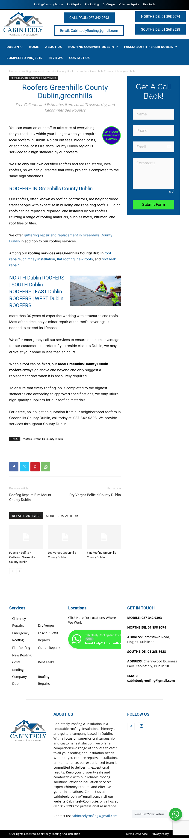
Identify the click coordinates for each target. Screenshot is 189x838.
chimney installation (39, 259)
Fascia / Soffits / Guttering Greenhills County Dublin (22, 557)
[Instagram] (141, 726)
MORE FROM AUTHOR (62, 516)
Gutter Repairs (49, 647)
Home (13, 71)
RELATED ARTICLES (26, 516)
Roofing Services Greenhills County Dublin (48, 71)
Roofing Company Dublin (19, 676)
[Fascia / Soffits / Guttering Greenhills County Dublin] (26, 537)
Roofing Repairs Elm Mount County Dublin (30, 497)
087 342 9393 (85, 418)
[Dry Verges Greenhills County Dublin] (65, 537)
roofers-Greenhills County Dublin (43, 439)
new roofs (85, 259)
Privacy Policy (160, 834)
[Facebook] (13, 466)
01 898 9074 (157, 627)
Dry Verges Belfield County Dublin (95, 495)
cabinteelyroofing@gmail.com (151, 680)
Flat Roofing (21, 647)
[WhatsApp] (45, 466)
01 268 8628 (157, 651)
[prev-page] (12, 571)
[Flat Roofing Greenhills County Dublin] (104, 537)
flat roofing (66, 259)
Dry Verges (46, 625)
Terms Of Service (137, 834)
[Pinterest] (35, 466)
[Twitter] (24, 466)
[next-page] (19, 571)
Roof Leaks (46, 662)
